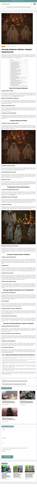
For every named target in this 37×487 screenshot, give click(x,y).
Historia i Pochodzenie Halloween (14, 61)
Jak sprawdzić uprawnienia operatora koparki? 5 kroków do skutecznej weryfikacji (6, 476)
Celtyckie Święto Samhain (14, 62)
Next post (3, 382)
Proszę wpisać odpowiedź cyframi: (6, 449)
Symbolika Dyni (13, 75)
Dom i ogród (4, 466)
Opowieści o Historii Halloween (15, 84)
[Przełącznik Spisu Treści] (26, 60)
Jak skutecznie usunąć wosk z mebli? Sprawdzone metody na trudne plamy (8, 402)
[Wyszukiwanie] (31, 4)
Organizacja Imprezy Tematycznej (15, 71)
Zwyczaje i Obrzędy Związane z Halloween (16, 73)
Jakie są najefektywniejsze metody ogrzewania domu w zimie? (14, 384)
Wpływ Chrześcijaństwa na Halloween (16, 63)
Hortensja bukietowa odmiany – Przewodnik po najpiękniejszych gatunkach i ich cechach (26, 402)
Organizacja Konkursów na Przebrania (16, 82)
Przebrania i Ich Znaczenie (15, 76)
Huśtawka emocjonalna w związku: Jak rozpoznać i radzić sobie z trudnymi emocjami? (8, 419)
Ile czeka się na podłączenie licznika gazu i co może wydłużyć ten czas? (17, 475)
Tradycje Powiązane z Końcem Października (16, 80)
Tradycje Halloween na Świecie (14, 65)
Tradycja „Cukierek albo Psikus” (15, 74)
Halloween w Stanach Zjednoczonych (16, 66)
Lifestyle (3, 46)
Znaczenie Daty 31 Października (15, 78)
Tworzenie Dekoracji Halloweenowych (16, 70)
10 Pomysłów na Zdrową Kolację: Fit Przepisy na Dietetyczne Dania (14, 381)
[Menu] (35, 4)
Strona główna (9, 7)
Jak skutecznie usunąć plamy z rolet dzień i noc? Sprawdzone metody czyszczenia (29, 475)
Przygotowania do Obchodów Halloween (16, 69)
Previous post (4, 379)
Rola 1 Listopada (13, 79)
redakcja (9, 46)
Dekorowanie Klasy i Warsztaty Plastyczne (16, 83)
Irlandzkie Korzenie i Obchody (15, 67)
